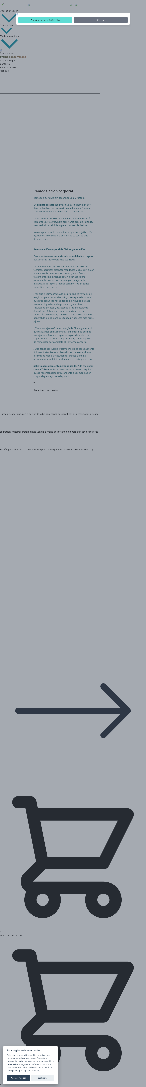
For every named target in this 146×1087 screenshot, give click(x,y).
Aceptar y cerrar (18, 1078)
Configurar (42, 1078)
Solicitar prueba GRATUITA (45, 20)
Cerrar (100, 20)
